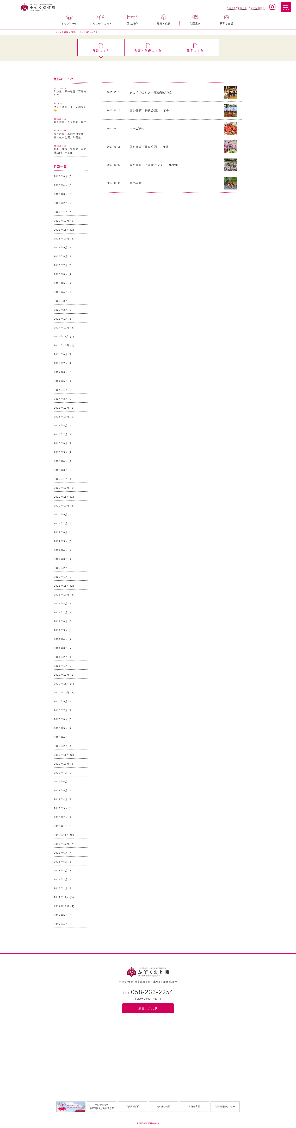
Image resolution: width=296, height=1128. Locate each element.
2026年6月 (61, 176)
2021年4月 (61, 639)
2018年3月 (61, 870)
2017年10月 (61, 906)
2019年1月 (61, 826)
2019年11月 (61, 754)
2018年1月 (61, 888)
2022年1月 (61, 576)
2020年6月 (61, 719)
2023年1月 (61, 479)
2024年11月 (61, 336)
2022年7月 (61, 523)
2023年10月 (61, 416)
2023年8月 (61, 425)
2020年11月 (61, 683)
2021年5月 (61, 630)
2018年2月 (61, 879)
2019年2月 (61, 817)
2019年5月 (61, 790)
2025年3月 (61, 301)
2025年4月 (61, 292)
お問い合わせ (148, 1008)
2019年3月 (61, 808)
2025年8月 (61, 256)
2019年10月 (61, 763)
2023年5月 (61, 452)
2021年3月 (61, 648)
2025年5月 (61, 283)
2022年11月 (61, 496)
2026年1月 (61, 212)
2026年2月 (61, 203)
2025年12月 (61, 220)
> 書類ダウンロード (237, 8)
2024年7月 (61, 363)
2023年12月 (61, 407)
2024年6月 (61, 372)
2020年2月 (61, 746)
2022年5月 (61, 541)
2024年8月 (61, 354)
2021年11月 (61, 585)
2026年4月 (61, 185)
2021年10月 (61, 594)
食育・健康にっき (148, 50)
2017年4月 (61, 924)
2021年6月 (61, 621)
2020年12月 (61, 674)
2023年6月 (61, 443)
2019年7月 (61, 772)
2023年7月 (61, 434)
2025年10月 (61, 238)
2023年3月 (61, 470)
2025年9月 (61, 247)
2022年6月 (61, 532)
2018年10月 (61, 843)
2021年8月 (61, 603)
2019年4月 (61, 799)
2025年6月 (61, 274)
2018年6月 (61, 852)
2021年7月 (61, 612)
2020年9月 (61, 701)
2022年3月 (61, 559)
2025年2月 (61, 309)
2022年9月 (61, 514)
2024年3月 (61, 398)
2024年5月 (61, 381)
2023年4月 (61, 461)
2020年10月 (61, 692)
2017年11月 (61, 897)
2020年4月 (61, 737)
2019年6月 (61, 781)
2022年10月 (61, 505)
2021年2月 (61, 657)
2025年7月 (61, 265)
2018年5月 (61, 861)
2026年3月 (61, 194)
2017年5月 (61, 915)
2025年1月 (61, 318)
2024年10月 (61, 345)
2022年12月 (61, 487)
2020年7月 (61, 710)
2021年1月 (61, 665)
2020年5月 (61, 728)
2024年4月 (61, 390)
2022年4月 (61, 550)
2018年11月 (61, 835)
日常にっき (101, 50)
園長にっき (195, 50)
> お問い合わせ (256, 8)
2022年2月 (61, 568)
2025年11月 (61, 229)
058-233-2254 (148, 992)
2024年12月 (61, 327)
